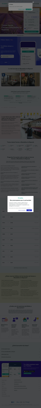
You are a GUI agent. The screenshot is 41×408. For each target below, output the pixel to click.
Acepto (29, 210)
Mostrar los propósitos (22, 210)
